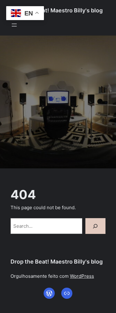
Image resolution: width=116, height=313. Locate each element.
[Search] (95, 226)
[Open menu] (14, 25)
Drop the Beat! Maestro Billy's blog (57, 10)
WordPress (82, 276)
